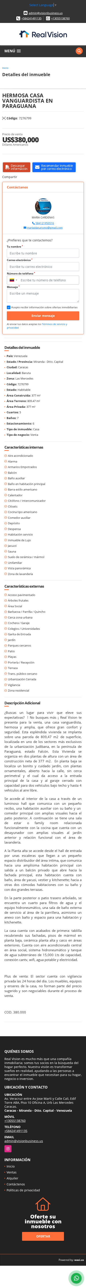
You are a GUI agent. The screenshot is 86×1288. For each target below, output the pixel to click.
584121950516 (45, 223)
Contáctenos (16, 1184)
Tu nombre (15, 246)
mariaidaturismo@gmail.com (45, 227)
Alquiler (12, 1178)
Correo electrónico (19, 260)
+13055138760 (60, 18)
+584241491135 (31, 18)
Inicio (5, 68)
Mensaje (13, 287)
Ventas (12, 1172)
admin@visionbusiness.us (46, 13)
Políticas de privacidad (23, 1190)
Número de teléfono (21, 273)
